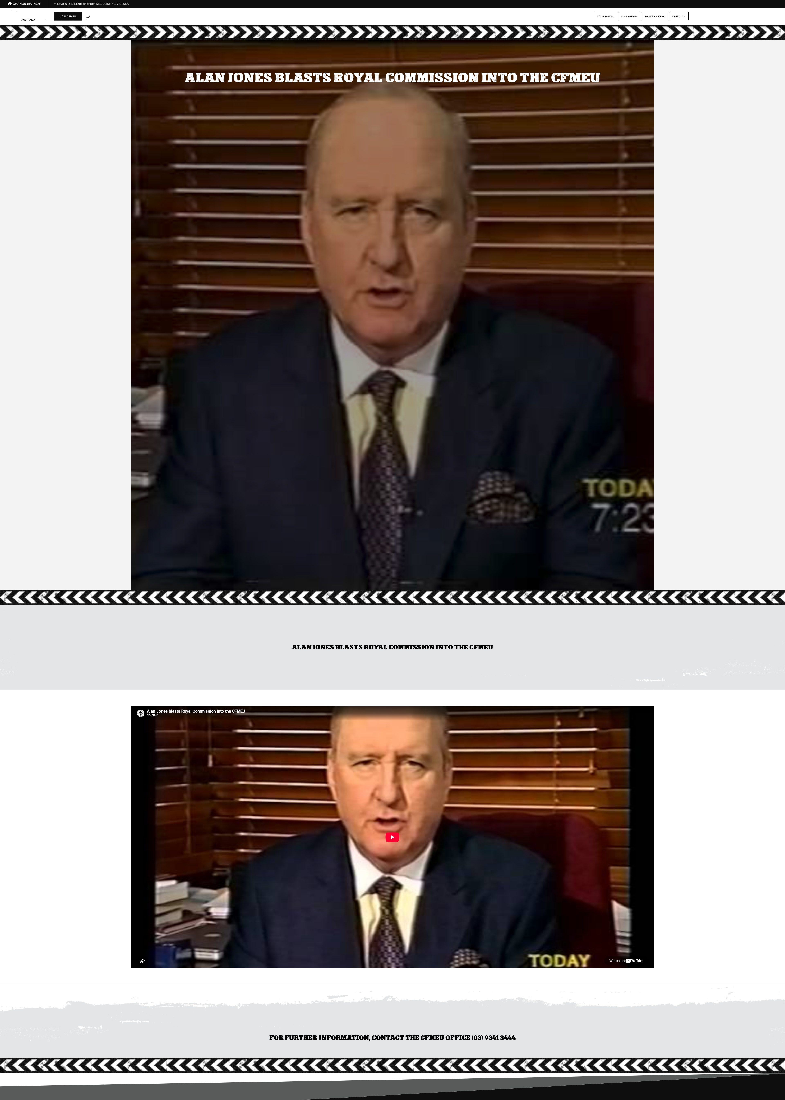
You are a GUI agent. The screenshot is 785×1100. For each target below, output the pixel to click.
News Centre (655, 16)
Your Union (605, 16)
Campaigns (629, 16)
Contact (678, 16)
